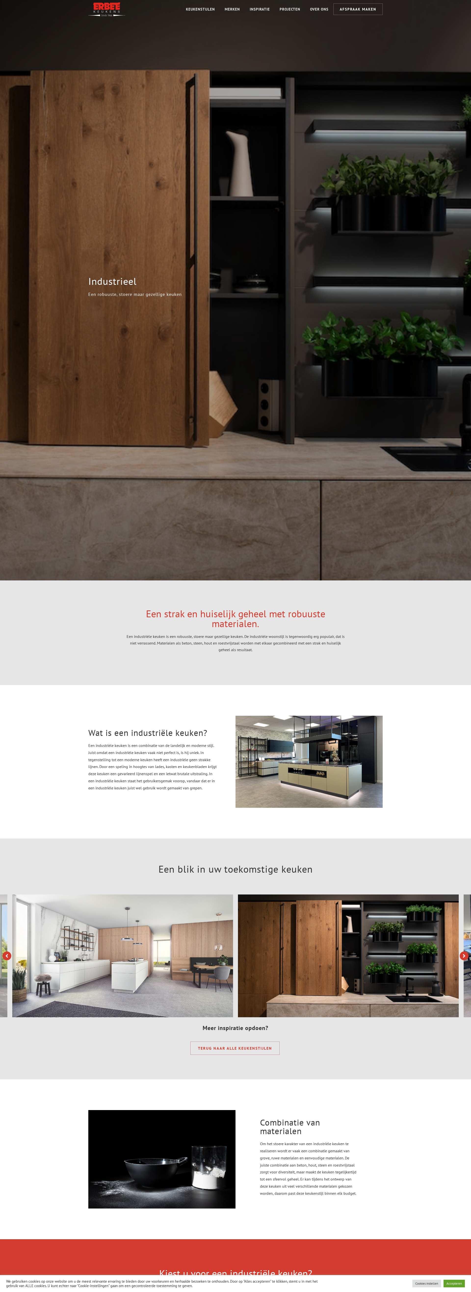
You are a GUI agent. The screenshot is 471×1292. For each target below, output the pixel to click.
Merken (232, 9)
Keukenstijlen (200, 9)
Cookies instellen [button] (426, 1283)
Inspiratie (260, 9)
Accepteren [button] (454, 1283)
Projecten (290, 9)
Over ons (319, 9)
